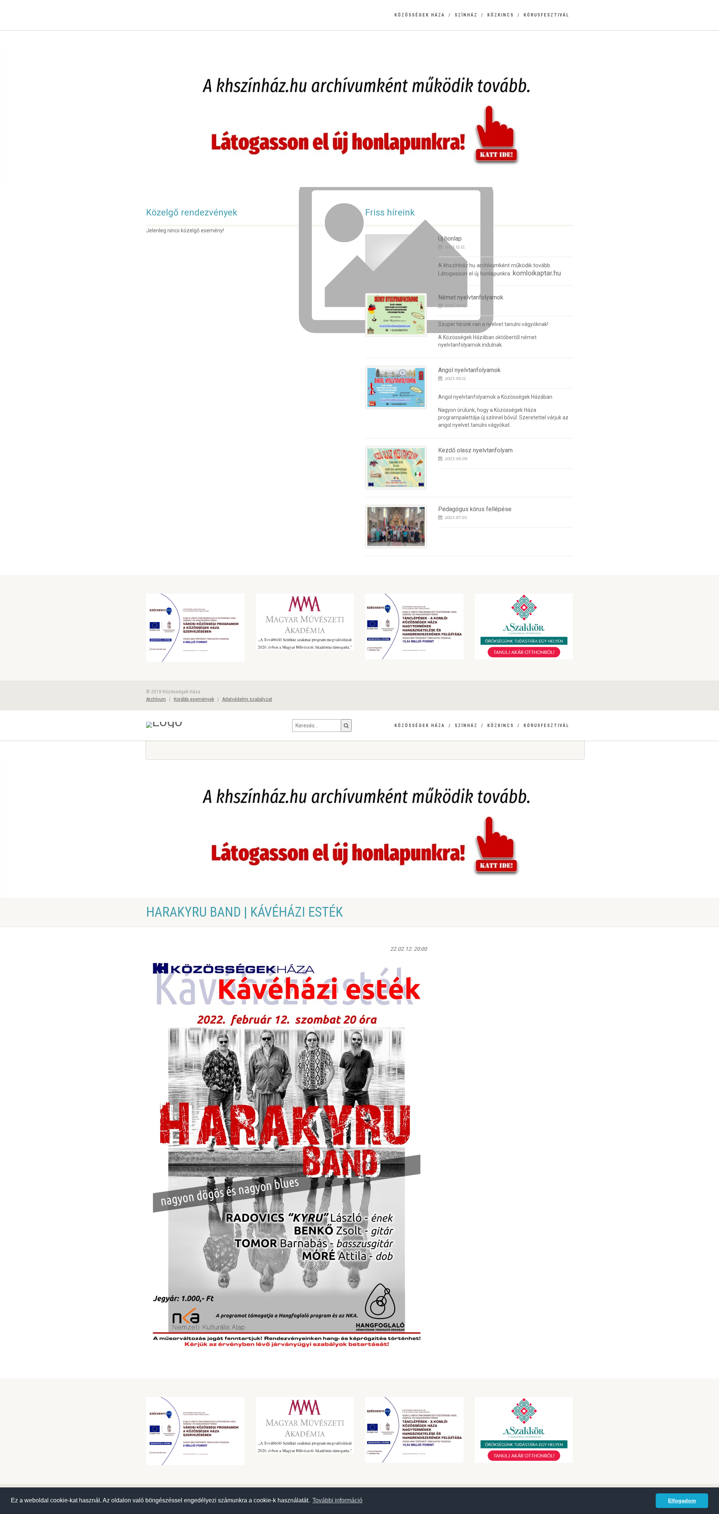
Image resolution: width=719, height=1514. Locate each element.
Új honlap (450, 238)
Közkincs (500, 15)
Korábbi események (194, 699)
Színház (466, 15)
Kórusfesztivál (546, 15)
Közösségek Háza (419, 15)
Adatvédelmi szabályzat (247, 699)
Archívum (156, 699)
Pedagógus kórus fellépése (475, 509)
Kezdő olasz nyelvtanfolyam (475, 450)
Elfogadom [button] (682, 1501)
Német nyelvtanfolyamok (470, 297)
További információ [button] (337, 1500)
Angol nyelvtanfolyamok (469, 370)
